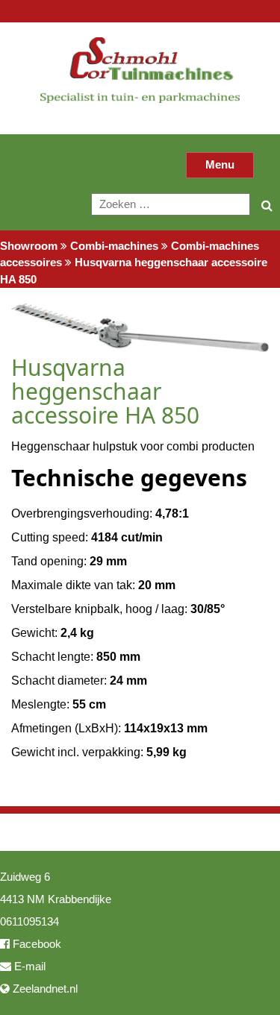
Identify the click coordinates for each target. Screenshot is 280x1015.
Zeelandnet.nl (44, 988)
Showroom (28, 245)
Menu (219, 164)
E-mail (28, 966)
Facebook (35, 943)
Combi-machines (114, 245)
